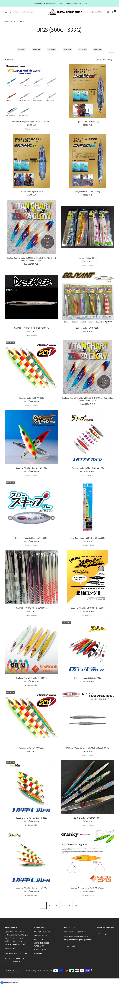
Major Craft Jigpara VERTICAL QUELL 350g (87, 538)
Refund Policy (39, 939)
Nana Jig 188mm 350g (88, 258)
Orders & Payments (42, 932)
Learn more (70, 3)
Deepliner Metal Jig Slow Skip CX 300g (31, 468)
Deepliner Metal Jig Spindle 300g (87, 678)
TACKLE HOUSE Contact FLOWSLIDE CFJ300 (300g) (87, 748)
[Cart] (113, 12)
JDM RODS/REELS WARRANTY (41, 944)
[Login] (108, 12)
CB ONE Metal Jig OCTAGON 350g (88, 818)
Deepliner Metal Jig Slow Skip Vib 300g (31, 818)
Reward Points (40, 950)
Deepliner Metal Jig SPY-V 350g (31, 748)
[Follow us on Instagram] (105, 933)
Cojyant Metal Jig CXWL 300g (87, 192)
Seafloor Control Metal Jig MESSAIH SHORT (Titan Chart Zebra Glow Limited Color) (87, 399)
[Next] (76, 905)
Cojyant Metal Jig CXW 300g (87, 122)
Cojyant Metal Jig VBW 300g (87, 328)
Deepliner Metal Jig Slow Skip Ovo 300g (31, 538)
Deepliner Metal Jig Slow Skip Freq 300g (87, 468)
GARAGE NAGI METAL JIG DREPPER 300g (31, 328)
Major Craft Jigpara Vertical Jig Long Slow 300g (31, 122)
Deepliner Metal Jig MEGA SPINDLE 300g (87, 608)
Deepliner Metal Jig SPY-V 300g (31, 398)
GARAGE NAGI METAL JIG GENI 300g (31, 608)
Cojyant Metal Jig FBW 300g (31, 192)
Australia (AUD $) (95, 12)
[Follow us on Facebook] (99, 933)
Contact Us (38, 953)
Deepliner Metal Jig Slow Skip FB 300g (31, 888)
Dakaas (15, 982)
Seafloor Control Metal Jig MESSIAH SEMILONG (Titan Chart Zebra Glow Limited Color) (31, 259)
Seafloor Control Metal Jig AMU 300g (31, 678)
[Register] (88, 946)
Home (7, 21)
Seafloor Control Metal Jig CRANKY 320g (87, 888)
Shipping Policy (40, 935)
